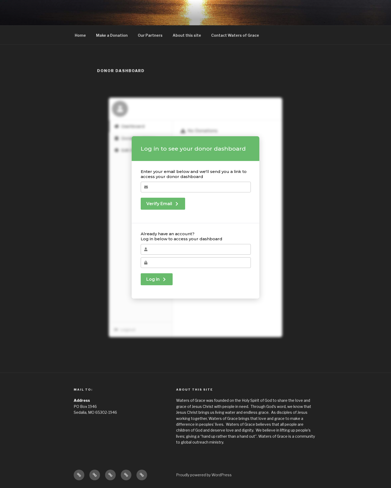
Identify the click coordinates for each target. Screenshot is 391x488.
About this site (187, 35)
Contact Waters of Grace (235, 35)
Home (80, 35)
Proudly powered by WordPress (204, 475)
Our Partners (150, 35)
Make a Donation (112, 35)
